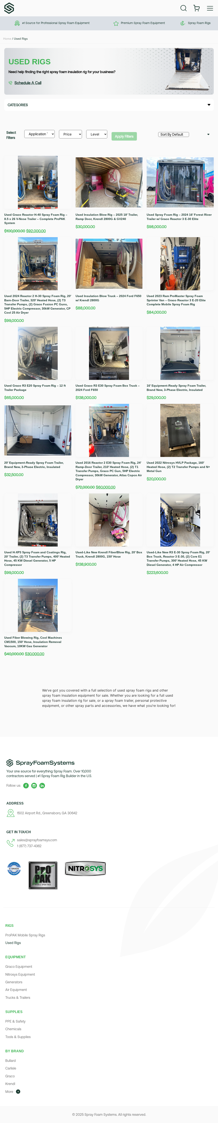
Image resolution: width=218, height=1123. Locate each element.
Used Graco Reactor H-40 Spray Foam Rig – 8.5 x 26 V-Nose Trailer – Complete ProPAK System (35, 219)
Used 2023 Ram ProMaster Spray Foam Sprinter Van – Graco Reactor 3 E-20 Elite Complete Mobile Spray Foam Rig (176, 300)
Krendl (10, 1084)
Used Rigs (13, 943)
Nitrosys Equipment (20, 974)
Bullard (10, 1060)
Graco (10, 1076)
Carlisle (10, 1068)
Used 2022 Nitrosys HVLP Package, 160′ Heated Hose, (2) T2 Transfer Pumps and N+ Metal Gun (178, 467)
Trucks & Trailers (17, 997)
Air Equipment (16, 990)
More (9, 1091)
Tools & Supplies (18, 1037)
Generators (13, 982)
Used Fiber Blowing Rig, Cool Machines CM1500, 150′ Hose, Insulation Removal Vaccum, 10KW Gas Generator (33, 642)
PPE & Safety (15, 1021)
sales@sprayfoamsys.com (37, 840)
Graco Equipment (18, 966)
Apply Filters (124, 136)
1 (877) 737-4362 (29, 846)
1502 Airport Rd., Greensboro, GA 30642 (47, 813)
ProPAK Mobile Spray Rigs (25, 935)
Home (7, 38)
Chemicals (13, 1029)
